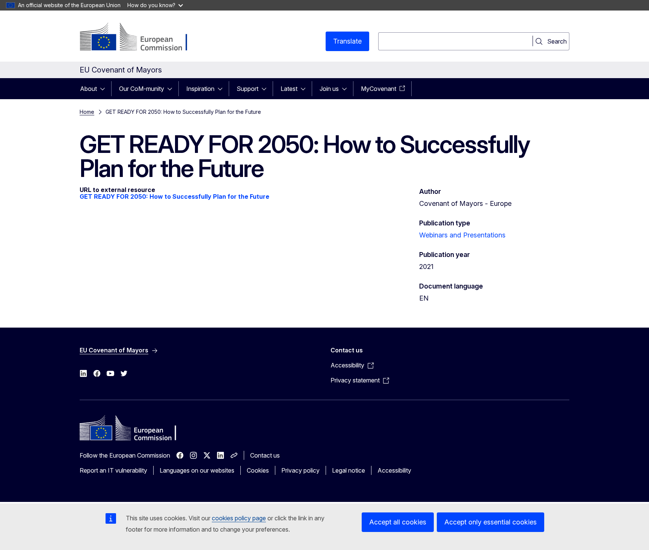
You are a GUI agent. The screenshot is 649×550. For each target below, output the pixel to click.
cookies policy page (239, 518)
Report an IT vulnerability (113, 470)
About (88, 88)
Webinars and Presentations (462, 235)
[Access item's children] (104, 88)
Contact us (265, 455)
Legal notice (348, 470)
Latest (289, 88)
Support (247, 88)
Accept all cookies (397, 522)
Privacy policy (300, 470)
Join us (329, 88)
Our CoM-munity (141, 88)
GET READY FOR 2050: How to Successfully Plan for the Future (174, 196)
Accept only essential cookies (490, 522)
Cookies (258, 470)
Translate (347, 41)
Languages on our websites (197, 470)
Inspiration (200, 88)
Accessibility (394, 470)
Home (87, 112)
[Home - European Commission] (140, 38)
